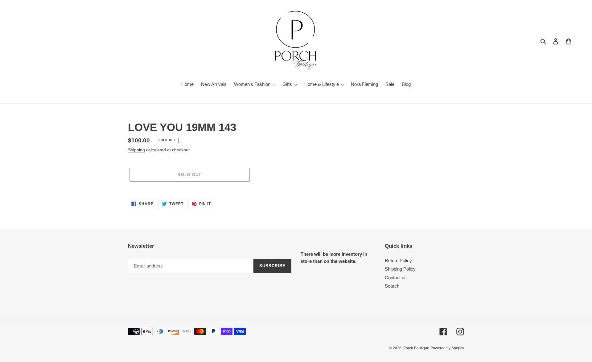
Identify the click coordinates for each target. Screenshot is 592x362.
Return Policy (398, 260)
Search (392, 285)
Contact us (396, 277)
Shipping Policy (400, 269)
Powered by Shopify (447, 348)
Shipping (136, 149)
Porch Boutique (416, 348)
